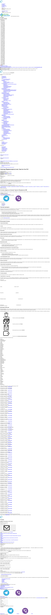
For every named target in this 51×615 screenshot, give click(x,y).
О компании (3, 3)
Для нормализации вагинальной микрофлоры (10, 90)
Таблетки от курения (5, 135)
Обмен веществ (4, 115)
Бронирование (4, 146)
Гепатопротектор (4, 88)
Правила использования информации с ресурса (6, 587)
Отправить (9, 183)
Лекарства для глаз (4, 105)
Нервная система (4, 108)
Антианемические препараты (8, 130)
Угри (2, 136)
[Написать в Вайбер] (18, 201)
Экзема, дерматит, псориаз (7, 100)
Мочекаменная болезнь (7, 137)
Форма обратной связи (4, 588)
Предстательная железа (7, 138)
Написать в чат (2, 613)
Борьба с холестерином (7, 116)
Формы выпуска (4, 143)
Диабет (3, 101)
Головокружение (6, 110)
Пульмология (4, 128)
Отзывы (3, 580)
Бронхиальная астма (6, 102)
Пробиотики (5, 84)
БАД (2, 78)
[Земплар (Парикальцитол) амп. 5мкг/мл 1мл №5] (7, 167)
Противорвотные (6, 85)
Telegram (18, 613)
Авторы (3, 581)
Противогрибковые (6, 98)
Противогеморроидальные (5, 125)
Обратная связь (2, 585)
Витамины (3, 80)
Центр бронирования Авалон (6, 165)
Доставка (3, 4)
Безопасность (4, 147)
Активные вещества (4, 142)
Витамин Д (5, 81)
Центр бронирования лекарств (6, 578)
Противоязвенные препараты (8, 86)
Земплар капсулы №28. (6, 217)
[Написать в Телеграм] (6, 201)
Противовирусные (4, 122)
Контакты (3, 6)
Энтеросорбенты (6, 87)
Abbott (6, 173)
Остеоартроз (5, 118)
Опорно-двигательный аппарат (6, 117)
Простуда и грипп (4, 120)
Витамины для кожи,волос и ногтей (8, 82)
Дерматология (4, 97)
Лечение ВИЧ (5, 123)
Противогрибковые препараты (6, 126)
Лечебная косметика (4, 106)
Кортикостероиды (6, 96)
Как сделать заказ (4, 150)
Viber (32, 613)
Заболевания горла (6, 121)
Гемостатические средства (7, 133)
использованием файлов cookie (40, 597)
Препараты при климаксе (7, 91)
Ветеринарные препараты (5, 79)
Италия (10, 173)
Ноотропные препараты (7, 111)
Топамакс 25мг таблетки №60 (4, 154)
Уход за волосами (6, 107)
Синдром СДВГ (6, 113)
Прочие (3, 127)
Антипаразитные (4, 77)
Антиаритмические (6, 131)
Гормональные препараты (5, 93)
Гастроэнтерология (4, 83)
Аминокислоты (4, 76)
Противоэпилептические (7, 112)
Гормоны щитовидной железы (8, 95)
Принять (46, 597)
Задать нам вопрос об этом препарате (5, 194)
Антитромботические (6, 132)
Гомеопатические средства (5, 92)
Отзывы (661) (4, 5)
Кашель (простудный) (6, 103)
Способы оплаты (4, 149)
